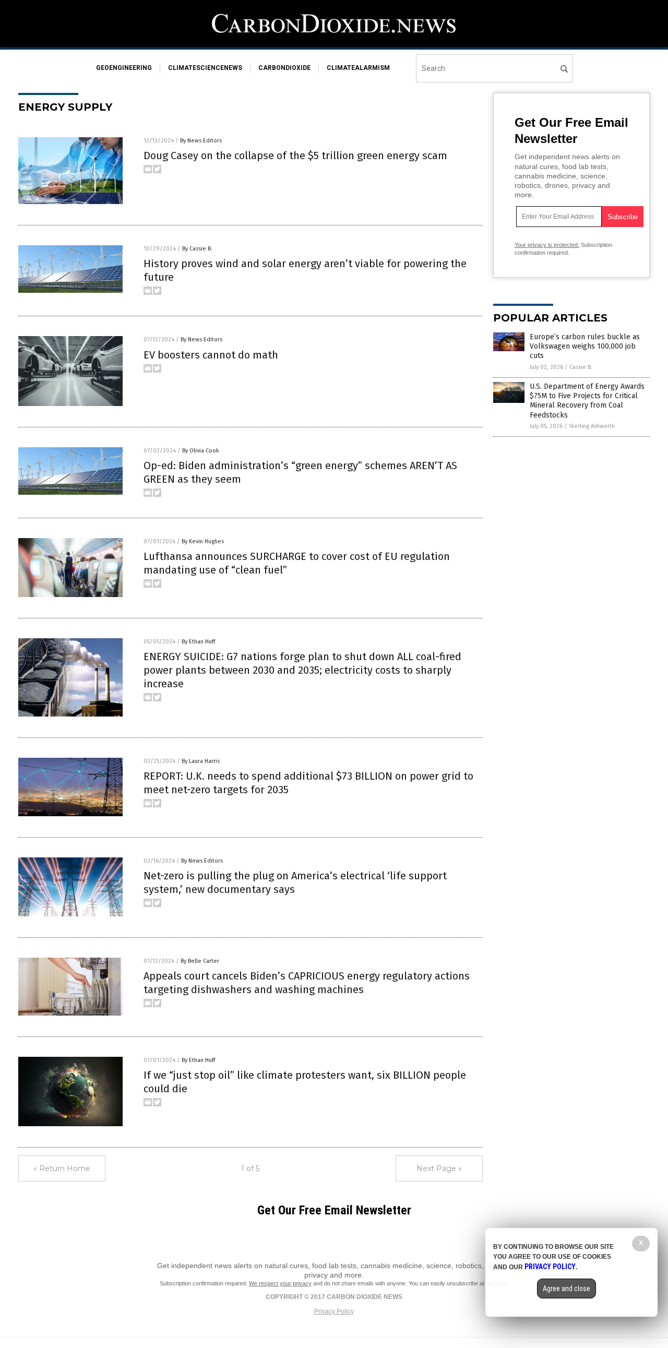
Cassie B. (580, 367)
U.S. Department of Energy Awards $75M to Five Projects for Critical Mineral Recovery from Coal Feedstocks (587, 401)
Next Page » (439, 1168)
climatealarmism (358, 67)
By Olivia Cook (200, 450)
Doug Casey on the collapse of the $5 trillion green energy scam (295, 155)
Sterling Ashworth (592, 426)
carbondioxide (284, 67)
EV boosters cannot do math (211, 355)
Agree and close (566, 1288)
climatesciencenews (205, 67)
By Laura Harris (201, 761)
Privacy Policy (334, 1311)
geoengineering (124, 67)
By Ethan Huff (198, 641)
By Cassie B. (197, 248)
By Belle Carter (200, 961)
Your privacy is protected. (547, 245)
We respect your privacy (280, 1283)
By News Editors (201, 140)
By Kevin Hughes (203, 541)
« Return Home (61, 1168)
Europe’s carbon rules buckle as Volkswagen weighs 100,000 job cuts (585, 346)
